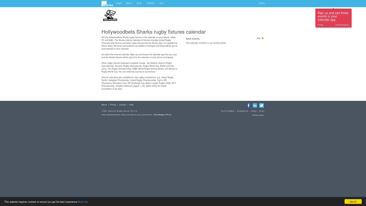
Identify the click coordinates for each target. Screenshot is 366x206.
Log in (261, 4)
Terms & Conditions (227, 111)
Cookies (253, 111)
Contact (150, 4)
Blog (139, 4)
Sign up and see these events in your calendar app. (333, 16)
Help (161, 4)
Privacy (261, 111)
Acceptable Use (242, 111)
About (129, 4)
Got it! (353, 201)
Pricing (320, 24)
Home (119, 4)
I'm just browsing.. (342, 24)
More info (83, 201)
